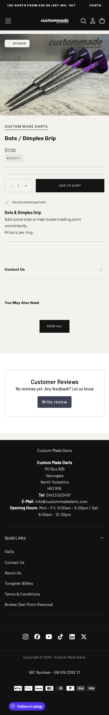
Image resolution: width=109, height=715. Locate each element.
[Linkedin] (72, 636)
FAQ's (9, 551)
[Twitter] (83, 636)
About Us (13, 572)
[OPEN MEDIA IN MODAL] (101, 107)
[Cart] (102, 21)
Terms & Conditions (22, 593)
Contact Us (14, 562)
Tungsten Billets (19, 583)
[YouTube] (48, 636)
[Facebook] (37, 636)
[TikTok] (60, 636)
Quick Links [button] (15, 537)
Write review (54, 401)
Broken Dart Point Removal (29, 604)
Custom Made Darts (26, 126)
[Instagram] (25, 636)
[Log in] (92, 21)
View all (54, 326)
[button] (8, 20)
